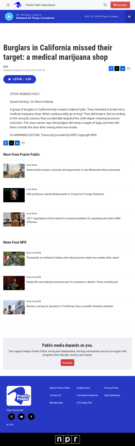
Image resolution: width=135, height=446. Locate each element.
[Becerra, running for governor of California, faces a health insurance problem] (14, 307)
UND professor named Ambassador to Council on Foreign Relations (65, 194)
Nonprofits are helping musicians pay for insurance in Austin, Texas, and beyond (72, 282)
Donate (122, 5)
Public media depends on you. (67, 345)
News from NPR (33, 252)
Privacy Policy (111, 388)
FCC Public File (84, 403)
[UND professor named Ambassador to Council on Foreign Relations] (14, 195)
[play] (9, 16)
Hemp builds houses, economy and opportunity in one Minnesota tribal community (73, 169)
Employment (83, 388)
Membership (56, 403)
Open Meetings (112, 395)
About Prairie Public (60, 388)
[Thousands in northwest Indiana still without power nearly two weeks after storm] (14, 259)
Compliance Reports (87, 395)
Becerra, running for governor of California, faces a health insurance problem (69, 306)
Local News (31, 165)
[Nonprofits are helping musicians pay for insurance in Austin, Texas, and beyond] (14, 283)
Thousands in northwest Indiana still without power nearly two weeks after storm (72, 257)
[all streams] (130, 16)
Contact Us (55, 395)
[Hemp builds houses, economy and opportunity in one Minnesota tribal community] (14, 171)
